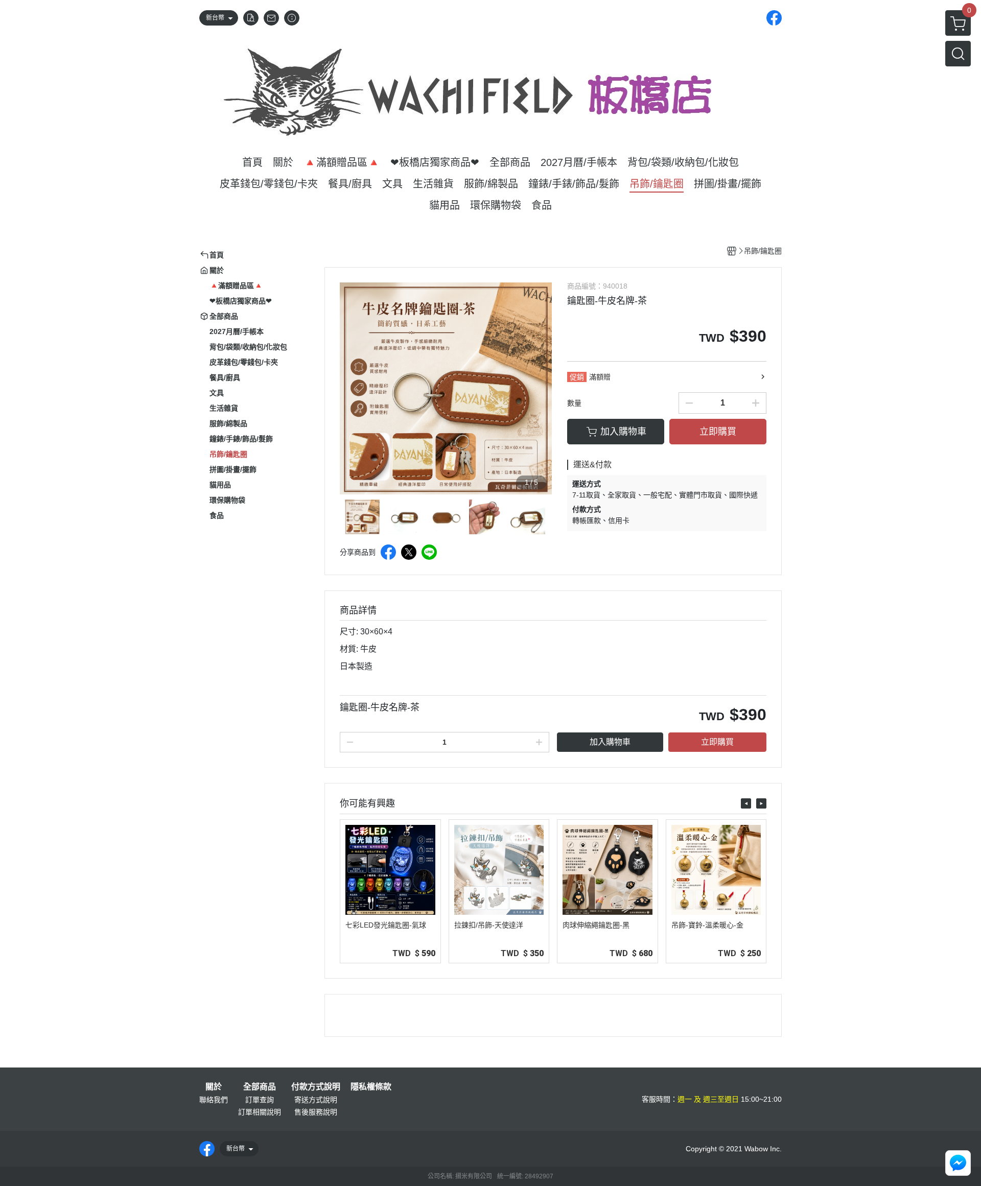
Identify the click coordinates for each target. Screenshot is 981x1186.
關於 (213, 1087)
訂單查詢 (259, 1099)
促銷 (577, 377)
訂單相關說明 (259, 1112)
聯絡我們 (213, 1099)
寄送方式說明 (315, 1099)
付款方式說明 (315, 1087)
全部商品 (259, 1087)
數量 (574, 403)
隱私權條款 (371, 1087)
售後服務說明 (315, 1112)
